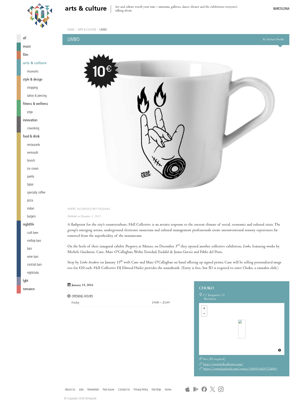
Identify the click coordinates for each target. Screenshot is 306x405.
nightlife (28, 224)
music (27, 46)
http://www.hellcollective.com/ (223, 364)
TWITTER (96, 209)
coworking (33, 128)
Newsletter (93, 389)
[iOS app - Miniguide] (187, 389)
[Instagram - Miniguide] (221, 389)
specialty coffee (36, 192)
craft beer (32, 233)
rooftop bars (34, 241)
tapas (30, 184)
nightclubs (33, 273)
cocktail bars (34, 264)
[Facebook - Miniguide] (204, 389)
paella (30, 176)
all (24, 38)
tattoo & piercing (37, 96)
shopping (32, 88)
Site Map (156, 389)
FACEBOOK (83, 209)
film (25, 55)
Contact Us (124, 389)
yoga (30, 112)
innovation (30, 120)
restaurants (33, 145)
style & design (32, 79)
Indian (30, 208)
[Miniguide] (39, 16)
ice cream (33, 169)
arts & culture (35, 63)
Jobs (81, 389)
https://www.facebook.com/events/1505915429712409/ (240, 369)
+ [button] (204, 308)
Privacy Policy (141, 389)
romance (29, 289)
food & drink (31, 136)
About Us (70, 389)
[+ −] (241, 329)
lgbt (25, 281)
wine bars (33, 257)
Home (71, 29)
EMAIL (107, 209)
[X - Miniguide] (212, 389)
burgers (31, 216)
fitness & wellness (35, 104)
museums (33, 71)
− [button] (204, 313)
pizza (30, 200)
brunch (31, 160)
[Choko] (241, 329)
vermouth (32, 153)
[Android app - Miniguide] (196, 389)
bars (29, 248)
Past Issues (108, 389)
